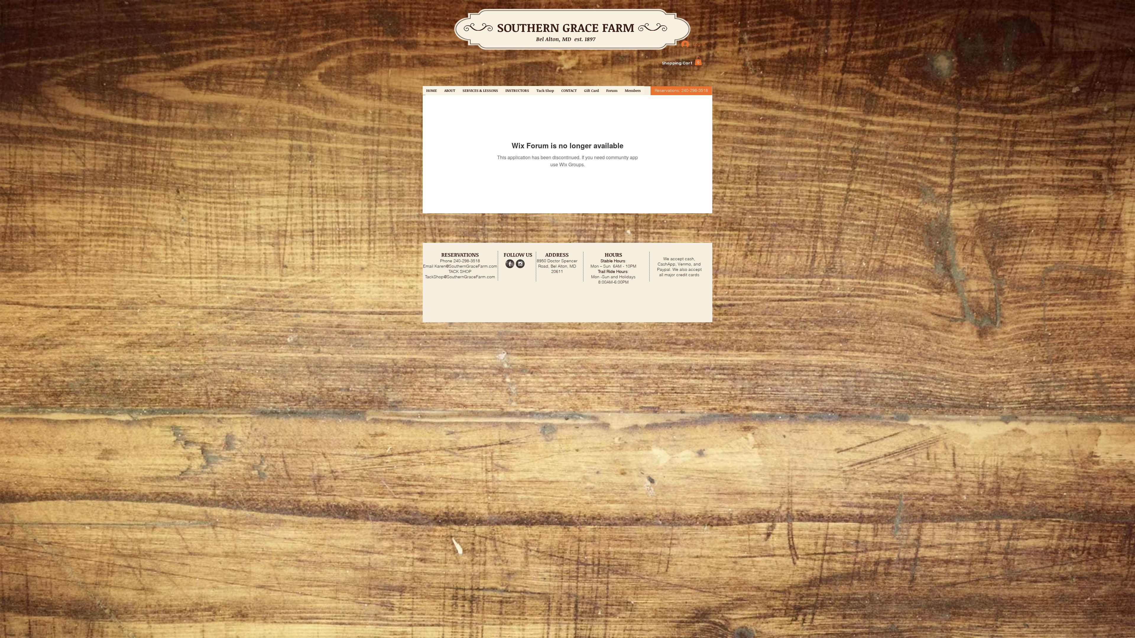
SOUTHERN (528, 27)
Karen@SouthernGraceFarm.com (465, 266)
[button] (698, 60)
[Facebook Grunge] (509, 263)
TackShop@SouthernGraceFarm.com (460, 276)
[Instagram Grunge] (520, 263)
